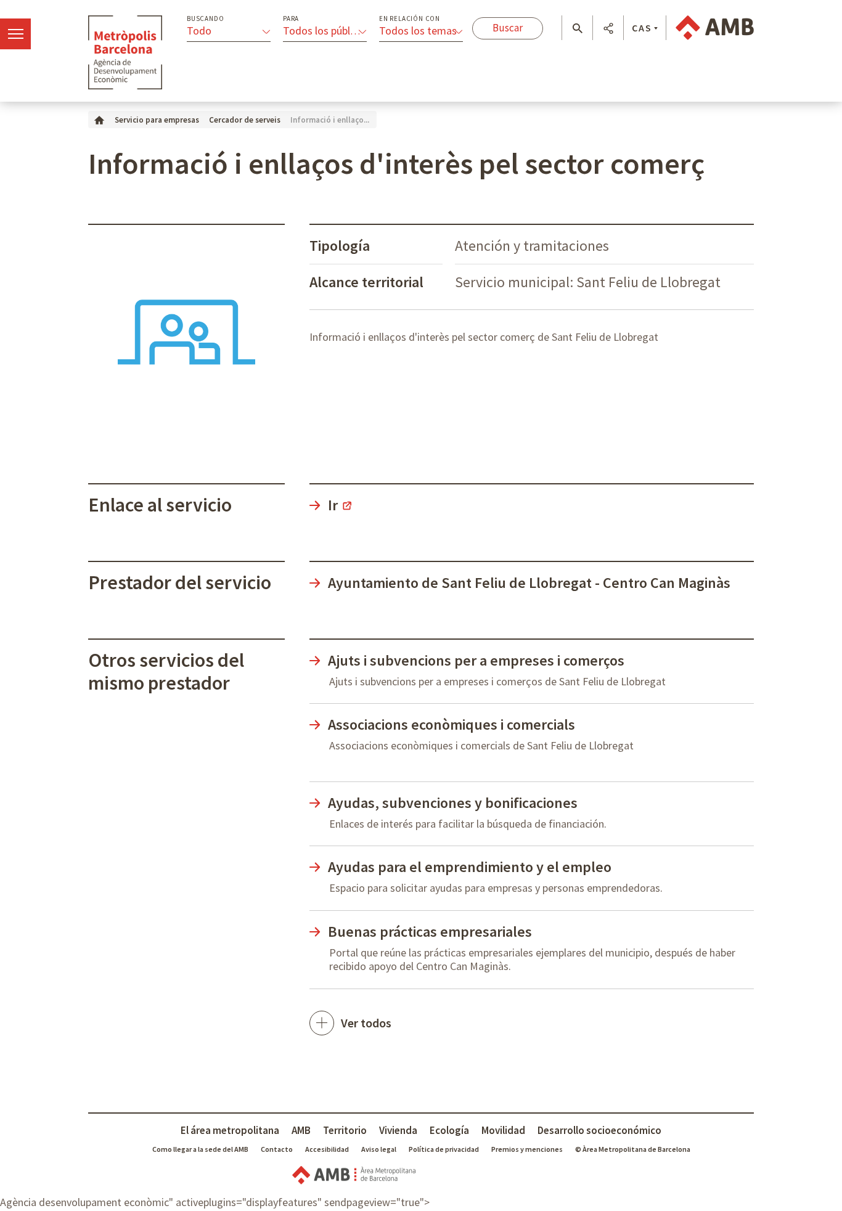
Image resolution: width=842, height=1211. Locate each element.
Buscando (205, 18)
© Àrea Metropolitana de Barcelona (632, 1149)
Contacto (277, 1149)
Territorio (345, 1130)
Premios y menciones (527, 1149)
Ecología (449, 1130)
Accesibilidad (327, 1149)
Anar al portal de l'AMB (715, 27)
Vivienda (398, 1130)
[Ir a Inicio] (99, 119)
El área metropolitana (230, 1130)
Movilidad (503, 1130)
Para (291, 18)
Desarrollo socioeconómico (599, 1130)
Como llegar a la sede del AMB (200, 1149)
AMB (301, 1130)
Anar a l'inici (125, 52)
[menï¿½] (15, 33)
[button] (577, 28)
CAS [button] (642, 28)
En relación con (409, 18)
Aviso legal (378, 1149)
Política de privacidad (444, 1149)
